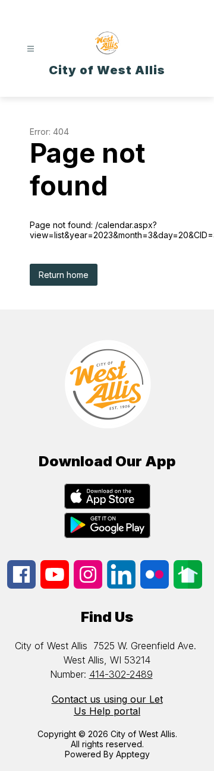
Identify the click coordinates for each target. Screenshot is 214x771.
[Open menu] (30, 49)
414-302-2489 (121, 674)
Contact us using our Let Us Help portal (107, 705)
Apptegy (133, 754)
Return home (64, 275)
